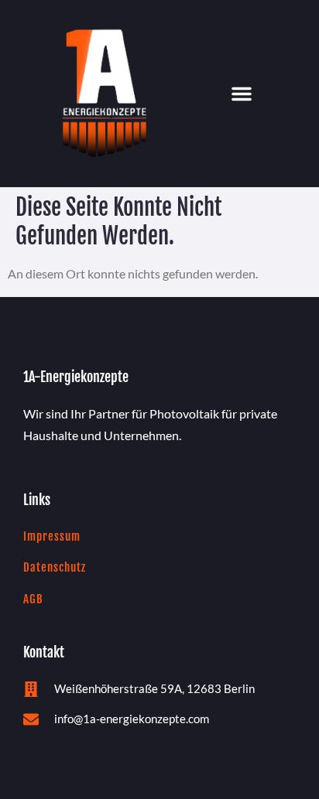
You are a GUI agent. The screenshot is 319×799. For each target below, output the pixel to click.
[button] (241, 93)
